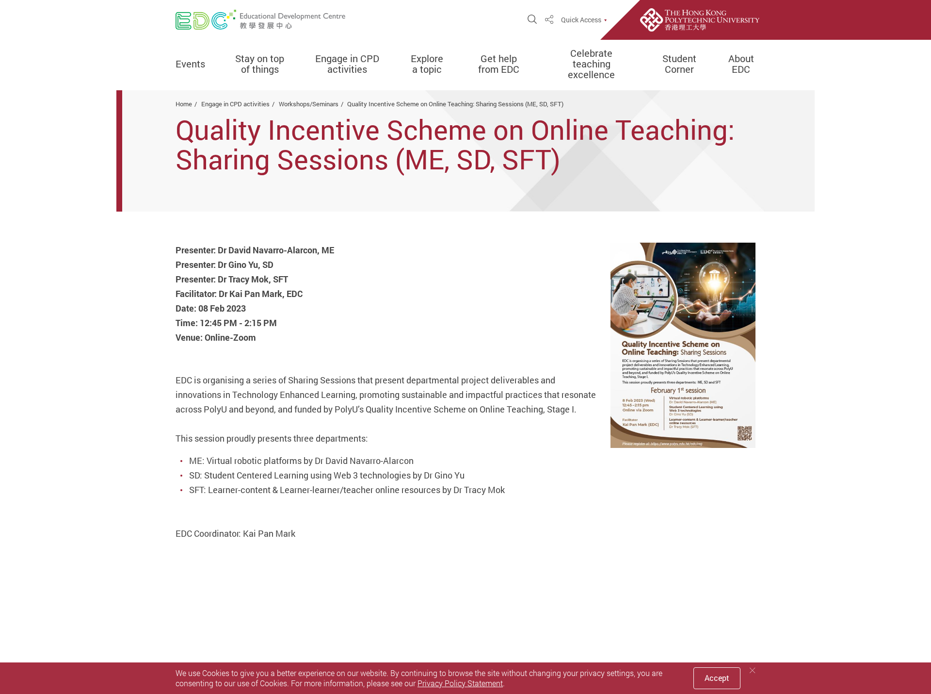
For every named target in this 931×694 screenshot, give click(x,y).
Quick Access (581, 20)
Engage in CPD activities (347, 64)
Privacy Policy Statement (460, 683)
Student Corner (679, 64)
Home (184, 103)
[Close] (752, 670)
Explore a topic (427, 64)
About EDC (741, 64)
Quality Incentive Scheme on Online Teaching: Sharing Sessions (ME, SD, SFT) (455, 103)
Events (190, 64)
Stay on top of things (259, 64)
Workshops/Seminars (308, 103)
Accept (717, 678)
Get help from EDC (498, 64)
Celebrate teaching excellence (591, 64)
